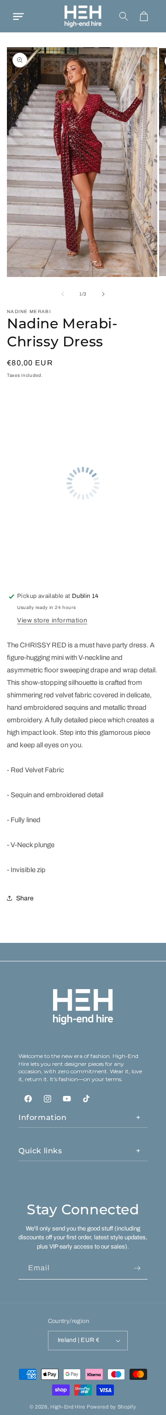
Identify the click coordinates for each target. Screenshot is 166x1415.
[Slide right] (103, 294)
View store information (52, 620)
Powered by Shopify (111, 1406)
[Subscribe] (137, 1268)
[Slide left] (63, 294)
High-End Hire (67, 1406)
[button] (18, 16)
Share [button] (25, 898)
